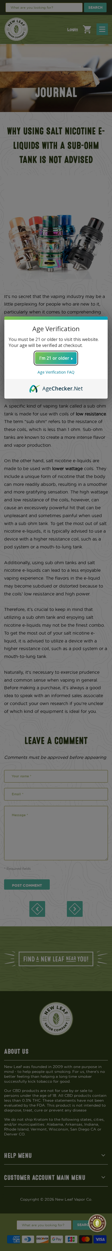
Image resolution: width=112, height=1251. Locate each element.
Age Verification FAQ (56, 372)
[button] (97, 1223)
